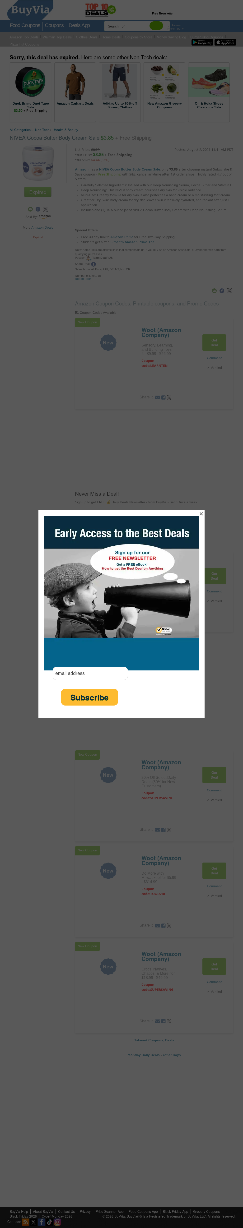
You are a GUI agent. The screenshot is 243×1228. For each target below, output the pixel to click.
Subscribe (89, 697)
